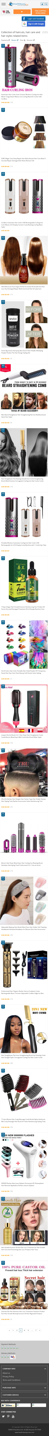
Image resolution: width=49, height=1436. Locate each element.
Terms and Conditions (11, 1380)
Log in (42, 4)
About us (6, 1373)
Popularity (4, 40)
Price (22, 40)
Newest (14, 40)
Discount (30, 40)
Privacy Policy (8, 1376)
